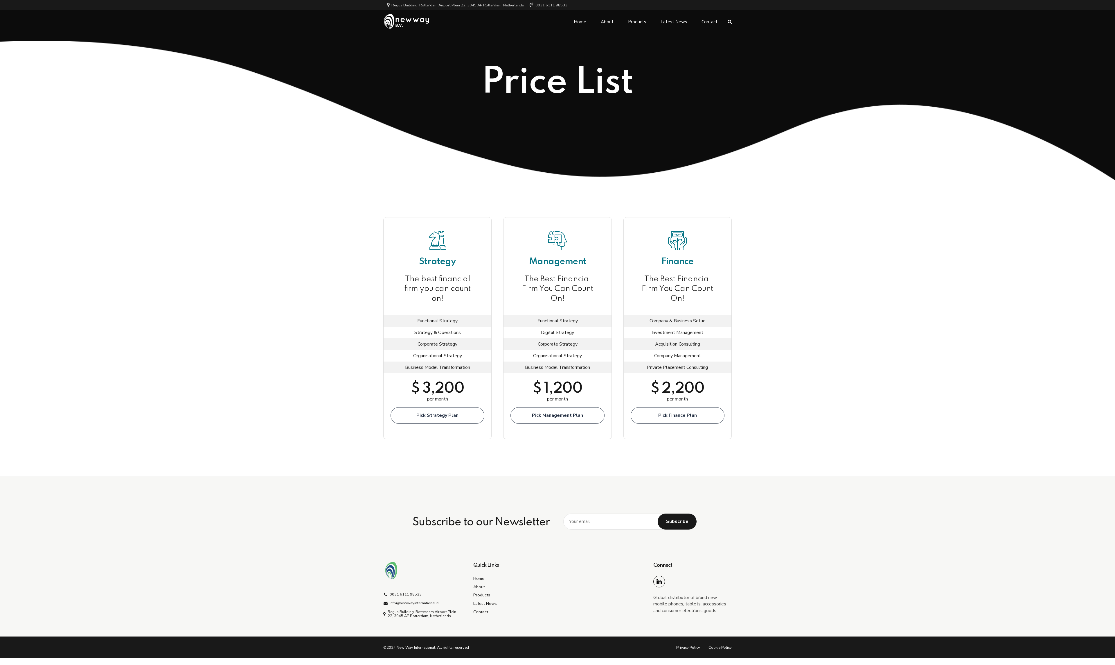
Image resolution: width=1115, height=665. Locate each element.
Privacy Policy (688, 647)
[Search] (730, 21)
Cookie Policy (720, 647)
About (607, 22)
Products (637, 22)
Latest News (674, 22)
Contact (709, 22)
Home (580, 22)
